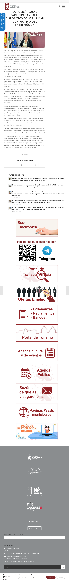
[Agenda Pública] (36, 372)
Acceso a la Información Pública (17, 559)
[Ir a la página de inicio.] (34, 457)
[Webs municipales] (36, 411)
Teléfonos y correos (13, 548)
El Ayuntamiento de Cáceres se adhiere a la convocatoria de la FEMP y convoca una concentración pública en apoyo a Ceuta (37, 186)
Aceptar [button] (51, 577)
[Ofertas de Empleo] (36, 293)
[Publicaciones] (36, 313)
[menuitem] (58, 6)
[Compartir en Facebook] (7, 165)
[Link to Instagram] (35, 165)
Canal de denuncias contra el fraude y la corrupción (23, 553)
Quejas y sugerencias (58, 1)
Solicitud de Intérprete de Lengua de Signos (20, 561)
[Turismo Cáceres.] (34, 471)
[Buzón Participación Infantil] (36, 431)
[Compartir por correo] (28, 165)
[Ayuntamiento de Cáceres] (12, 6)
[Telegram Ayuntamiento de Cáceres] (36, 251)
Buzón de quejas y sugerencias (16, 551)
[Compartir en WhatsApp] (21, 165)
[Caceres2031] (34, 492)
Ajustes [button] (61, 577)
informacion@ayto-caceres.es (16, 556)
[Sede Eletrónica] (36, 227)
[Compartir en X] (14, 165)
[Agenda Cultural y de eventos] (36, 352)
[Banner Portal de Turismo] (36, 333)
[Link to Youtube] (42, 165)
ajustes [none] (5, 579)
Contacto (49, 1)
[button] (34, 521)
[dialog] (34, 577)
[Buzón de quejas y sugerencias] (36, 392)
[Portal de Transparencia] (36, 273)
